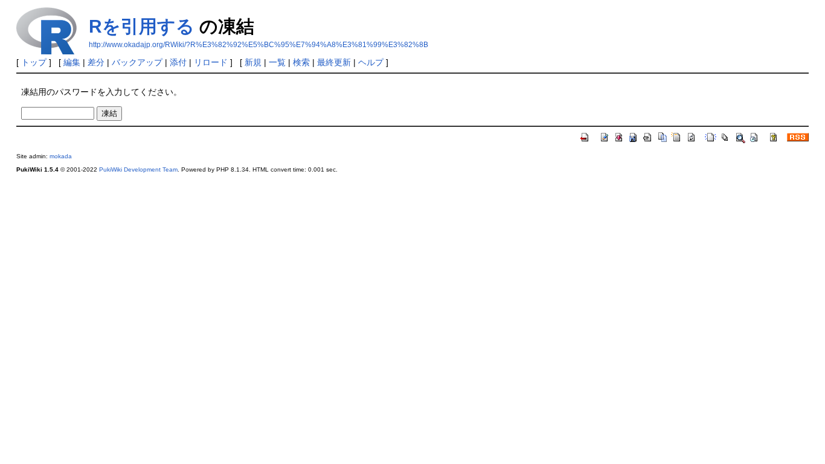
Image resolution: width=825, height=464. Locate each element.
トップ (34, 62)
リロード (211, 62)
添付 (178, 62)
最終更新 (334, 62)
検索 (301, 62)
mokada (61, 156)
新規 (253, 62)
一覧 (277, 62)
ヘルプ (371, 62)
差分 (96, 62)
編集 (71, 62)
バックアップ (137, 62)
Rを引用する (141, 26)
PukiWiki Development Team (138, 169)
